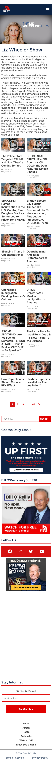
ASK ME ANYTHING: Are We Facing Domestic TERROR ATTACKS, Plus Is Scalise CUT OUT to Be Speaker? (13, 341)
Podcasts (26, 736)
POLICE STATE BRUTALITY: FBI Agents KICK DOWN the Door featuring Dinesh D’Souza (37, 164)
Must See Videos (26, 744)
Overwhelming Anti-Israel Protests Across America (37, 256)
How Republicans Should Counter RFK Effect (12, 382)
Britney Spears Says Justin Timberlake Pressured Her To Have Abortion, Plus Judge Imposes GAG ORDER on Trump (38, 211)
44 (33, 404)
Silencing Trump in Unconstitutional (13, 253)
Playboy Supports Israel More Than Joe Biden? (38, 382)
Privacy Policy (40, 757)
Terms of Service (14, 757)
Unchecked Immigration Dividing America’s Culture (13, 294)
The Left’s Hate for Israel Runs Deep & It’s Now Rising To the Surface (39, 336)
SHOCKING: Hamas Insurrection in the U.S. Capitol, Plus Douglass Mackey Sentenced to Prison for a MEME (13, 210)
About (26, 727)
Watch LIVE (26, 740)
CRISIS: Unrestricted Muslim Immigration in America (36, 296)
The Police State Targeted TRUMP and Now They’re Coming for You (12, 160)
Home (26, 723)
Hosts (26, 732)
